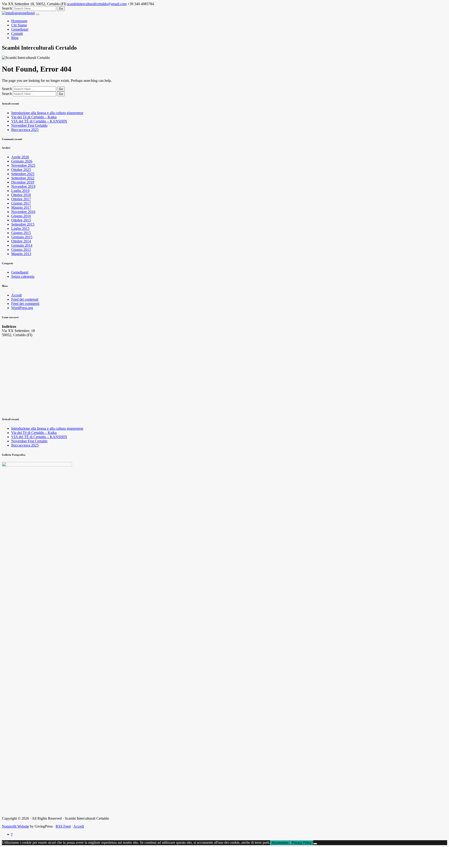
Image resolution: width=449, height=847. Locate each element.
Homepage (19, 21)
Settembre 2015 (22, 224)
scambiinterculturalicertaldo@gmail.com (97, 4)
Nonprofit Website (15, 826)
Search (7, 8)
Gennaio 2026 (21, 161)
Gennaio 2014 (21, 245)
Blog (14, 38)
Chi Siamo (19, 25)
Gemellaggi (19, 29)
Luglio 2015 (20, 229)
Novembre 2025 (23, 165)
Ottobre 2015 (21, 220)
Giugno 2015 (21, 233)
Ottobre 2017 (21, 199)
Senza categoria (22, 276)
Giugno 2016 (21, 216)
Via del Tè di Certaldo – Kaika (34, 117)
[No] (315, 843)
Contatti (17, 34)
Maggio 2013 (21, 254)
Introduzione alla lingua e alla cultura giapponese (47, 113)
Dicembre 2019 (22, 182)
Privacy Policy (301, 842)
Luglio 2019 (20, 191)
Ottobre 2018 (21, 195)
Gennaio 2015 (21, 237)
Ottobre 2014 (21, 241)
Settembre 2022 (22, 178)
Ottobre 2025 (21, 170)
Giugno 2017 (21, 203)
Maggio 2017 (21, 207)
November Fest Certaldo (29, 125)
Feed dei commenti (25, 304)
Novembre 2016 (23, 212)
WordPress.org (22, 308)
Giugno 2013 (21, 250)
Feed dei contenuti (24, 299)
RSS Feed (63, 826)
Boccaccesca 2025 (25, 130)
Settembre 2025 (22, 174)
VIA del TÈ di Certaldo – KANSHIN (39, 121)
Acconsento (280, 842)
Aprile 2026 (20, 157)
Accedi (16, 295)
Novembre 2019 (23, 186)
